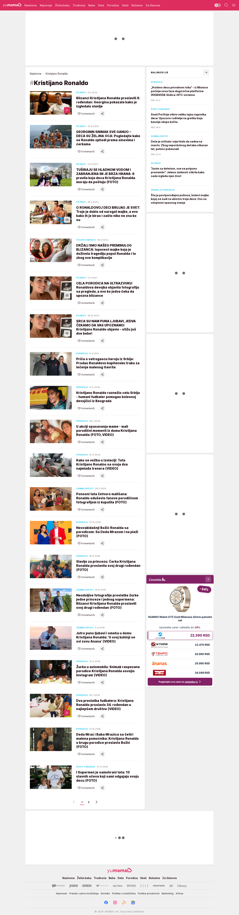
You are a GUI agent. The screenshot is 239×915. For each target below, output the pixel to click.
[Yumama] (12, 5)
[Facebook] (106, 902)
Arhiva (179, 893)
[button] (86, 114)
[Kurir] (73, 885)
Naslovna (35, 73)
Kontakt (105, 893)
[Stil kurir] (171, 885)
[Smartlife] (159, 885)
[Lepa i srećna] (117, 885)
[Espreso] (86, 885)
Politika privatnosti (148, 893)
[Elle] (144, 885)
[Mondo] (58, 885)
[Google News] (133, 902)
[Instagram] (115, 902)
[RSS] (124, 902)
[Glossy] (182, 885)
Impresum (61, 893)
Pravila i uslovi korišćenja (84, 893)
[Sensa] (131, 885)
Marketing (167, 893)
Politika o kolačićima (124, 893)
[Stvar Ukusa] (102, 885)
